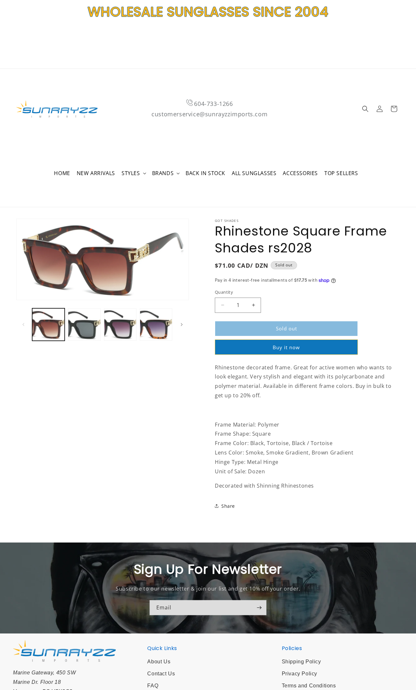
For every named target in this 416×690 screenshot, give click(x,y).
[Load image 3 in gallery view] (120, 324)
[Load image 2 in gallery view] (84, 324)
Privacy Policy (299, 673)
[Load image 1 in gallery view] (48, 324)
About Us (158, 661)
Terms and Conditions (309, 685)
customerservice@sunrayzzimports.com (209, 114)
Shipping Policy (301, 661)
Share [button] (228, 506)
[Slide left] (23, 324)
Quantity (224, 292)
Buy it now (286, 347)
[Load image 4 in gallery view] (156, 324)
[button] (133, 173)
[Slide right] (182, 324)
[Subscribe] (259, 607)
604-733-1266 (213, 104)
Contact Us (161, 673)
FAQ (152, 685)
